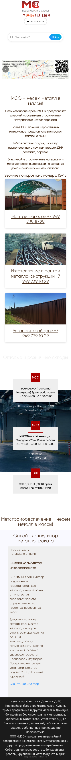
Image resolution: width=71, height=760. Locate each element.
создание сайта (30, 757)
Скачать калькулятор (24, 684)
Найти (55, 37)
